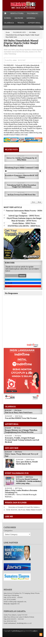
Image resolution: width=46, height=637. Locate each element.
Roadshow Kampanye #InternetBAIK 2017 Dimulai (21, 176)
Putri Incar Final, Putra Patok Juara (18, 412)
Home (8, 32)
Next (39, 202)
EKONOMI (19, 18)
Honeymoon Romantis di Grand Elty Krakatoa (23, 507)
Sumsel (7, 18)
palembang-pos (17, 631)
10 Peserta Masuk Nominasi (27, 479)
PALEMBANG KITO (19, 32)
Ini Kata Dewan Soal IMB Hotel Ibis (22, 195)
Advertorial (34, 23)
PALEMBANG (32, 13)
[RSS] (40, 634)
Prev (33, 202)
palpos (35, 631)
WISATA (21, 23)
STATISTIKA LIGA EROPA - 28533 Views (24, 226)
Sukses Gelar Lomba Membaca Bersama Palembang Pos (21, 491)
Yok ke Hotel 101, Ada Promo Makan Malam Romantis (24, 510)
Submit (22, 275)
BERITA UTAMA (17, 13)
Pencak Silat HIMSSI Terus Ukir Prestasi (21, 418)
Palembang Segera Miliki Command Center (22, 167)
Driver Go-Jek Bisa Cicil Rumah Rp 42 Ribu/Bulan (22, 159)
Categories (8, 530)
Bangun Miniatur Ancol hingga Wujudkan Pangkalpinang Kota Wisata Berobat (21, 431)
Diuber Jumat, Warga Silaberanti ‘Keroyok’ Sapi (21, 455)
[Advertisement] (24, 322)
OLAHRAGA (9, 23)
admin (15, 60)
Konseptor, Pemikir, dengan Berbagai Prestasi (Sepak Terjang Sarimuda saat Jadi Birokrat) (22, 440)
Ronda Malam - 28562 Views (24, 223)
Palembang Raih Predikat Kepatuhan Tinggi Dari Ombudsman (21, 186)
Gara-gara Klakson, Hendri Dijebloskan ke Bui (27, 463)
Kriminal (31, 18)
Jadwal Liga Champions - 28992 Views (23, 216)
